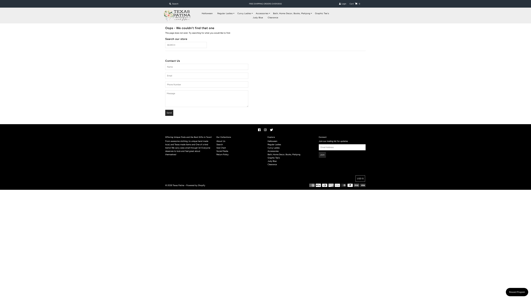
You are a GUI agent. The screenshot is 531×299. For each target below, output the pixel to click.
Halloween (207, 13)
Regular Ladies (225, 13)
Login (343, 4)
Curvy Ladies (244, 13)
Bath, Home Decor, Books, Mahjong (291, 13)
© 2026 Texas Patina (174, 185)
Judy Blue (258, 17)
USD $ (360, 178)
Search (219, 144)
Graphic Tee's (322, 13)
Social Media (222, 151)
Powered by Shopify (195, 185)
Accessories (262, 13)
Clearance (273, 17)
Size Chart (221, 148)
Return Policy (222, 154)
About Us (220, 141)
